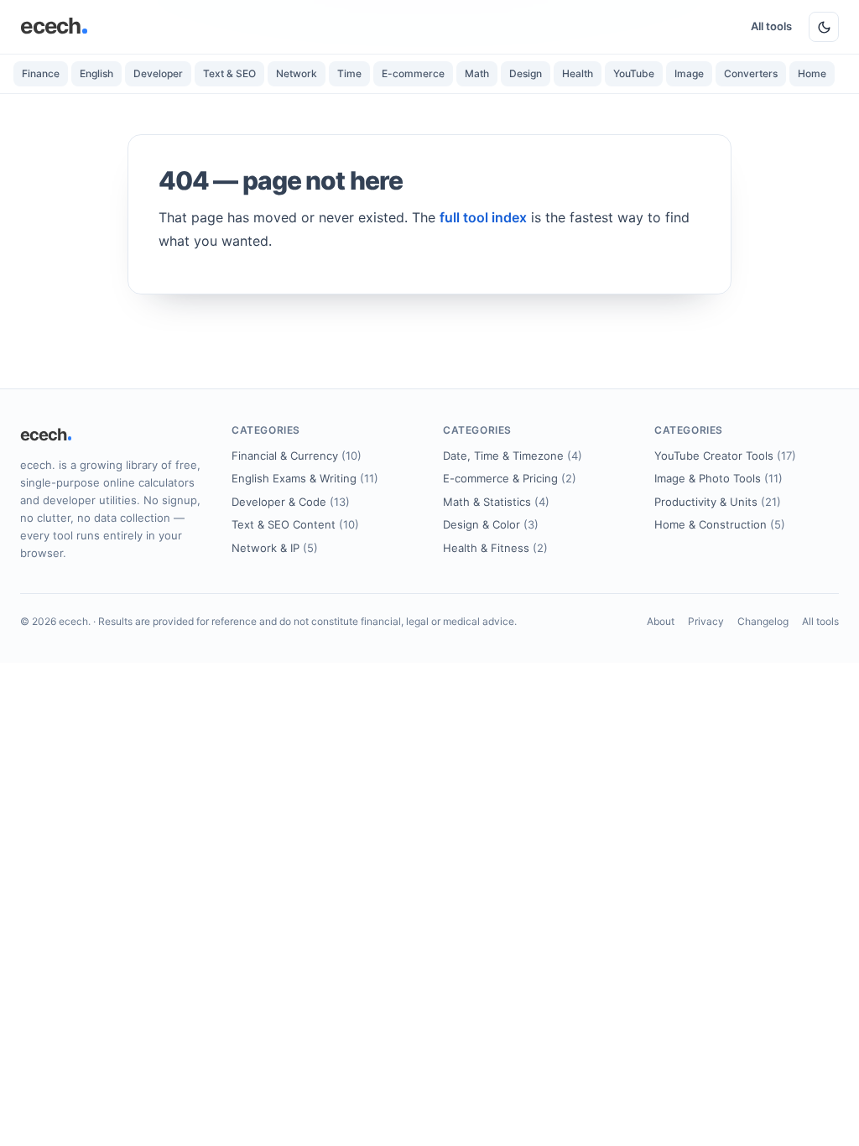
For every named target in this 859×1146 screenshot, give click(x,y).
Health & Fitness (495, 548)
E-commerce (413, 73)
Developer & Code (291, 501)
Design (525, 73)
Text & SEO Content (295, 524)
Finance (41, 73)
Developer (158, 73)
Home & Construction (719, 524)
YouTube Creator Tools (725, 455)
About (660, 621)
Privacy (706, 621)
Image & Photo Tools (718, 478)
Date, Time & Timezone (512, 455)
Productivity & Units (717, 501)
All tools (771, 26)
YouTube (633, 73)
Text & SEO (229, 73)
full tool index (483, 217)
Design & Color (491, 524)
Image (689, 73)
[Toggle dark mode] (824, 27)
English (96, 73)
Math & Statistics (496, 501)
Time (349, 73)
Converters (751, 73)
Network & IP (275, 548)
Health (577, 73)
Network (296, 73)
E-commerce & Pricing (509, 478)
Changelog (763, 621)
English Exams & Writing (305, 478)
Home (812, 73)
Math (477, 73)
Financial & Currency (297, 455)
